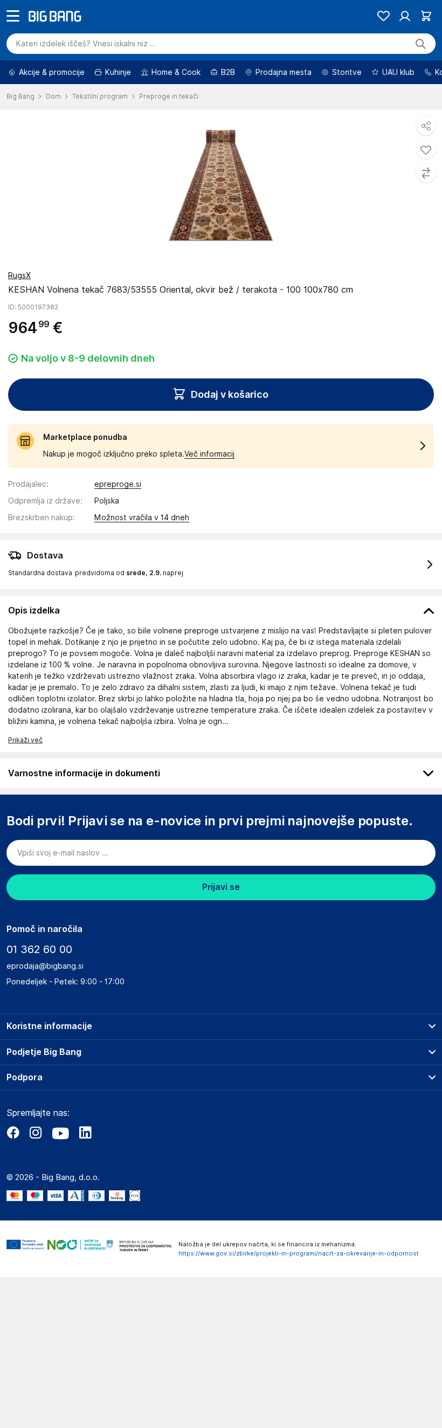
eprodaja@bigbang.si (45, 996)
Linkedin (85, 1162)
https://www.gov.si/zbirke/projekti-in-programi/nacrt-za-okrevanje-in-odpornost (298, 1283)
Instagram (35, 1162)
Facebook (12, 1162)
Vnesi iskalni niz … (86, 74)
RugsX (19, 305)
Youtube (60, 1162)
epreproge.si (117, 514)
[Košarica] (426, 46)
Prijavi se (221, 917)
